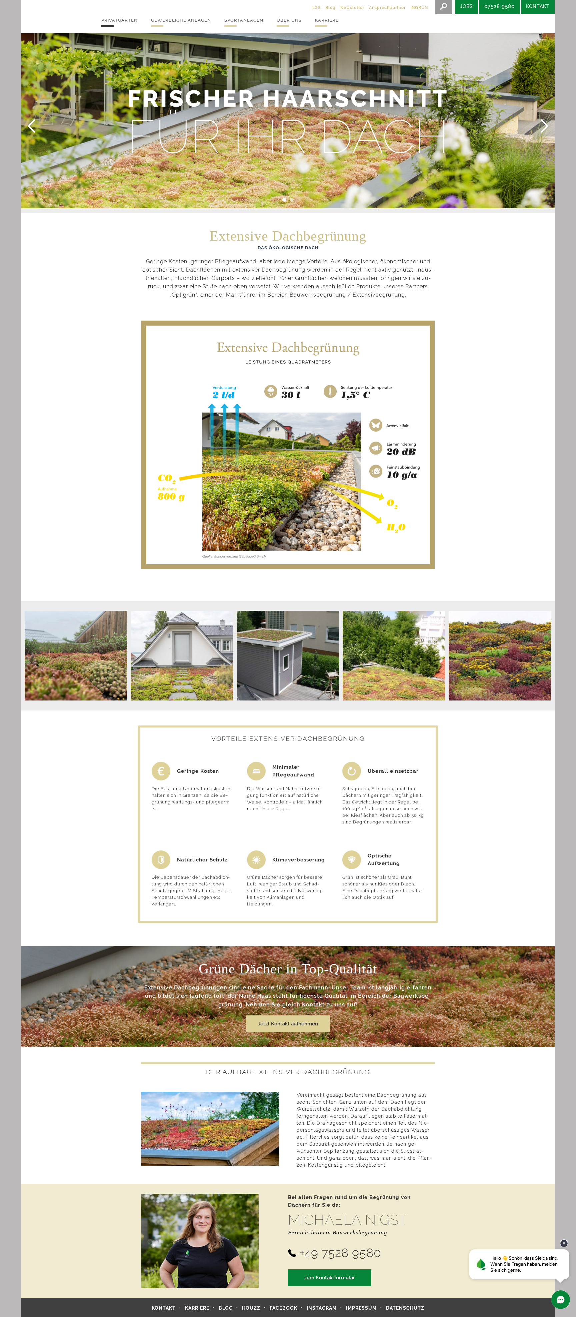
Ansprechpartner (387, 7)
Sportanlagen (243, 20)
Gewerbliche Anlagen (181, 20)
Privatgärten (119, 20)
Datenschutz (405, 1308)
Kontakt (164, 1308)
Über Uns (289, 20)
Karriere (327, 20)
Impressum (361, 1308)
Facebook (283, 1308)
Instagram (322, 1308)
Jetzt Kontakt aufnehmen (288, 1024)
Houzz (251, 1308)
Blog (330, 7)
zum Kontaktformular (329, 1278)
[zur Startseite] (54, 16)
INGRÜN (419, 7)
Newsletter (352, 7)
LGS (316, 7)
